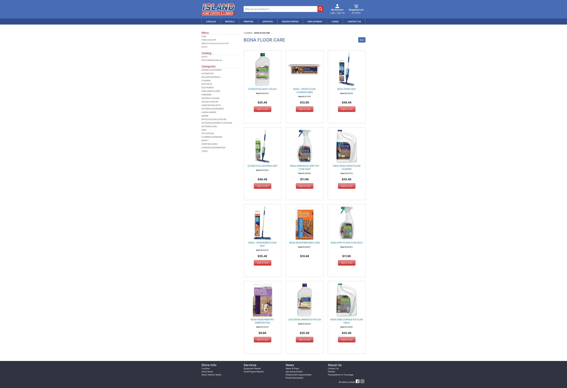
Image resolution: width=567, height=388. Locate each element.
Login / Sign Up (337, 11)
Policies (331, 371)
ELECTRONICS (208, 87)
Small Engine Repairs (254, 371)
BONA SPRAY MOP (346, 89)
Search (204, 57)
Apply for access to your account (215, 43)
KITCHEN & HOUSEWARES (213, 109)
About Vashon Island (211, 374)
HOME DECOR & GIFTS (211, 105)
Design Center (290, 21)
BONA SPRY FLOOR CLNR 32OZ (346, 242)
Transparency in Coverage (340, 374)
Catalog (211, 21)
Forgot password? (209, 40)
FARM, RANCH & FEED (211, 91)
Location (206, 368)
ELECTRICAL (207, 84)
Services (268, 21)
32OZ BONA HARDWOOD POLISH (304, 319)
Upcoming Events (294, 371)
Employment (315, 21)
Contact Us (354, 21)
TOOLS (205, 151)
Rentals (229, 21)
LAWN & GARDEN (209, 112)
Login (204, 36)
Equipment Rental (252, 368)
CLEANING (206, 80)
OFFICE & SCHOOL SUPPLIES (214, 119)
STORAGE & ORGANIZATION (213, 147)
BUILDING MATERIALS (211, 77)
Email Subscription (294, 377)
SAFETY (205, 140)
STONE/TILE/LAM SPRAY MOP (262, 166)
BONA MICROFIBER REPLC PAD (304, 242)
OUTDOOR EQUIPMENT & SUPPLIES (217, 123)
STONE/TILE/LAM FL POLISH (262, 89)
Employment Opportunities (298, 374)
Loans (334, 21)
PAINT (204, 130)
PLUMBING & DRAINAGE (212, 137)
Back (362, 40)
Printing (248, 21)
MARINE (205, 116)
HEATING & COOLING (210, 98)
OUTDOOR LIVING (209, 126)
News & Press (292, 368)
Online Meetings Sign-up (212, 60)
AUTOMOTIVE (207, 73)
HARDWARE (206, 95)
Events (204, 47)
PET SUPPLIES (208, 133)
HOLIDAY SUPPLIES (210, 102)
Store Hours (207, 371)
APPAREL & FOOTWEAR (211, 70)
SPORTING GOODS (210, 144)
